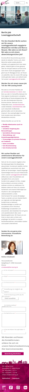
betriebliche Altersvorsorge (11, 133)
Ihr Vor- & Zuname (9, 270)
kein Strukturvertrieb (10, 148)
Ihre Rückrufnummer (9, 282)
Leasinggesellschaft (14, 79)
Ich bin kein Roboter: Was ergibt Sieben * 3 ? (14, 330)
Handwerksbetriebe (18, 104)
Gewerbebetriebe (17, 107)
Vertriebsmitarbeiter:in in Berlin (12, 92)
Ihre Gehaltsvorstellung (10, 305)
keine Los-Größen (8, 143)
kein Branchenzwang (9, 146)
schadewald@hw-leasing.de (9, 267)
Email (6, 276)
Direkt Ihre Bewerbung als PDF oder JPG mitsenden (14, 295)
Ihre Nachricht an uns (9, 313)
